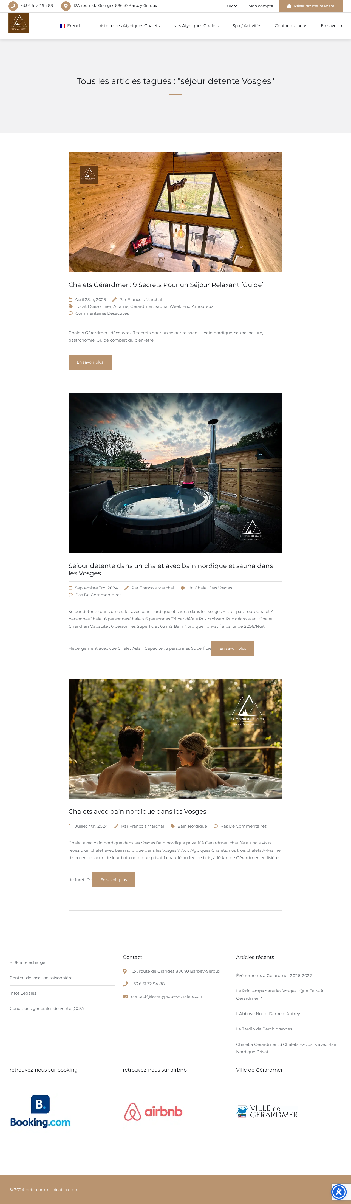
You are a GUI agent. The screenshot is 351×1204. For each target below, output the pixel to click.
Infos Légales (23, 993)
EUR (229, 6)
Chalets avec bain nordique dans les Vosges (137, 811)
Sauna (161, 306)
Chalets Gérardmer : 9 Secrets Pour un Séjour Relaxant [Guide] (166, 285)
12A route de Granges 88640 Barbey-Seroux (115, 5)
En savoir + (332, 25)
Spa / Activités (247, 25)
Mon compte (260, 6)
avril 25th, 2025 (90, 299)
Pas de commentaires (98, 594)
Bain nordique (192, 826)
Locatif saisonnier (93, 306)
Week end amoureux (191, 306)
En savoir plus (90, 362)
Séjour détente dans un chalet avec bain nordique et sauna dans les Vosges (171, 569)
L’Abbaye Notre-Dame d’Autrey (268, 1013)
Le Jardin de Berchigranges (264, 1029)
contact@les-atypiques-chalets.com (167, 996)
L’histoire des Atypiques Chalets (127, 25)
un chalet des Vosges (210, 587)
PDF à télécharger (28, 962)
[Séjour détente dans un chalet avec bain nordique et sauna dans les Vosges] (175, 560)
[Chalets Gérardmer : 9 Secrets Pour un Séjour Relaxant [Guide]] (175, 279)
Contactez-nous (291, 25)
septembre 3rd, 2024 (96, 587)
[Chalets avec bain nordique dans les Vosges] (175, 805)
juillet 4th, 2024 (91, 826)
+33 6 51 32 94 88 (37, 5)
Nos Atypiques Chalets (196, 25)
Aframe (120, 306)
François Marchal (145, 299)
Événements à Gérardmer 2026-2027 (274, 975)
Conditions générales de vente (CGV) (47, 1008)
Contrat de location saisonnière (41, 977)
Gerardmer (141, 306)
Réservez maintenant (314, 6)
